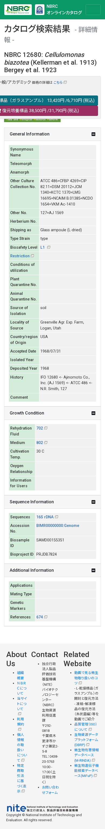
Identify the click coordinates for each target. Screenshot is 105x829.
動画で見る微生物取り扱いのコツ (86, 678)
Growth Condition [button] (27, 413)
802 (39, 443)
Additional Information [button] (32, 570)
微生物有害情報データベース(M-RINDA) (86, 755)
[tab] (52, 134)
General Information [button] (30, 134)
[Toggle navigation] (93, 9)
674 (39, 617)
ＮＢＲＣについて (21, 688)
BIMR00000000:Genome (57, 525)
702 (39, 428)
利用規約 (20, 721)
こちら (58, 82)
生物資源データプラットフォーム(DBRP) (86, 740)
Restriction (20, 256)
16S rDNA (45, 517)
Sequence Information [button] (32, 501)
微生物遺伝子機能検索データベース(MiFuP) (86, 771)
